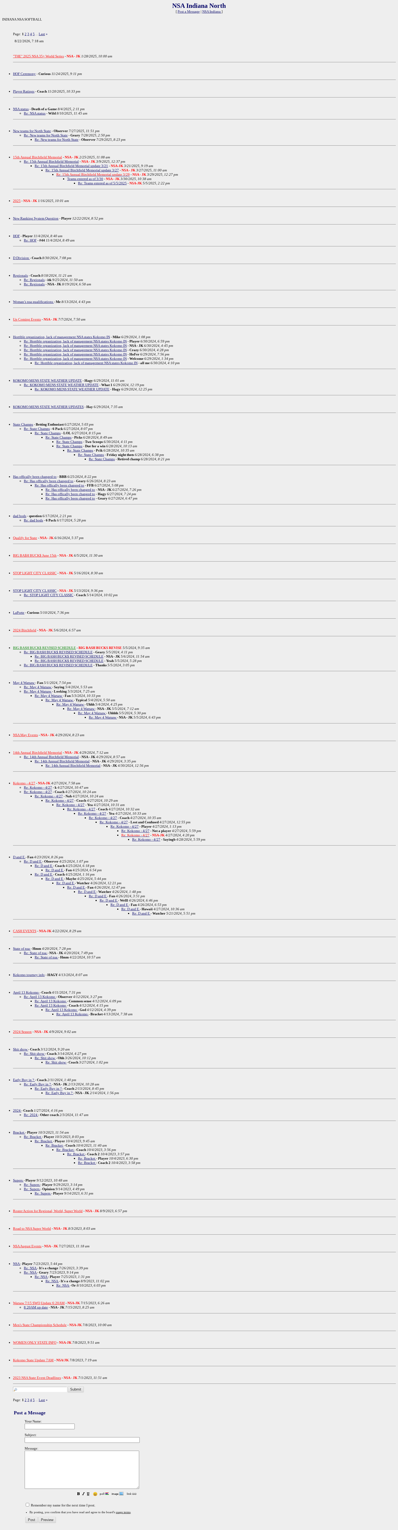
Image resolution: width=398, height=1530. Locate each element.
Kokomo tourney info (29, 975)
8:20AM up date (36, 1307)
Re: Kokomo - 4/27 (38, 787)
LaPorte (18, 613)
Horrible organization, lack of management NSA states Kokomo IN (61, 337)
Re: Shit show (34, 1054)
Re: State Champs (37, 429)
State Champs (23, 424)
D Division (21, 258)
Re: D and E (33, 861)
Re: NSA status (34, 113)
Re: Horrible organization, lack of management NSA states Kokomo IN (75, 341)
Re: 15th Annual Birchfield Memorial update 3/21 (71, 166)
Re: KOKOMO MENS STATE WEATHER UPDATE (61, 385)
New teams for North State (32, 131)
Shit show (20, 1049)
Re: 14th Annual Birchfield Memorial (51, 757)
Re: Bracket (33, 1137)
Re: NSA (30, 1268)
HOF (16, 236)
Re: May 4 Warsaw (38, 687)
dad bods (19, 516)
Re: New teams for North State (46, 135)
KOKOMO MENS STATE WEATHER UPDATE (47, 381)
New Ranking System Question (35, 218)
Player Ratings (23, 91)
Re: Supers (32, 1185)
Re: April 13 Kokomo (40, 997)
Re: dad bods (33, 520)
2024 (17, 1110)
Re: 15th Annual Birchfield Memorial (51, 161)
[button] (78, 1494)
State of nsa (22, 949)
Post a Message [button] (189, 11)
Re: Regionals (34, 280)
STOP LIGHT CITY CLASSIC (35, 591)
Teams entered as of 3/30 (85, 179)
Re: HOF (30, 240)
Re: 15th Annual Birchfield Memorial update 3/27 (82, 170)
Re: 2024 (31, 1115)
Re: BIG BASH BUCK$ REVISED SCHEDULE (58, 652)
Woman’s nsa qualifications (33, 302)
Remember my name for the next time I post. (62, 1505)
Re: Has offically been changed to (48, 481)
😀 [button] (95, 1494)
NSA (16, 1264)
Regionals (20, 275)
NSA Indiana (211, 11)
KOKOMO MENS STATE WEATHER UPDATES (48, 407)
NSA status (21, 109)
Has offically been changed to (35, 477)
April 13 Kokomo (26, 992)
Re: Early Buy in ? (38, 1084)
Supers (18, 1180)
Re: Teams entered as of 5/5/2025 (102, 183)
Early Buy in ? (24, 1080)
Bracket (19, 1132)
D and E (19, 857)
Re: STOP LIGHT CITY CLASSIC (48, 595)
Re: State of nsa (35, 953)
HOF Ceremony (24, 74)
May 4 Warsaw (24, 683)
